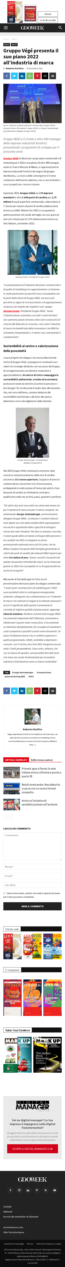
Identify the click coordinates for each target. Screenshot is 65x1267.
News (14, 39)
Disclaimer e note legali (14, 1243)
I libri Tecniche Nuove (13, 1232)
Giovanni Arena (44, 672)
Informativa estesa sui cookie (48, 1243)
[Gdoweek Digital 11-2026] (30, 18)
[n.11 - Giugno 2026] (32, 947)
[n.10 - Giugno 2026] (52, 947)
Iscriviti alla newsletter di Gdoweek (20, 1216)
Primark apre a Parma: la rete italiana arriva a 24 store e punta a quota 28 (41, 772)
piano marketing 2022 (15, 676)
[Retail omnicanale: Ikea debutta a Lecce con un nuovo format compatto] (11, 788)
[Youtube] (54, 1190)
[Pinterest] (37, 1190)
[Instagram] (19, 1190)
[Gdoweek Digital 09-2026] (52, 996)
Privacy (30, 1243)
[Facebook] (10, 1190)
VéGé (31, 676)
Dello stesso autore (42, 759)
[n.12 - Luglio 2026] (15, 13)
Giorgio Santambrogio (22, 672)
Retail (14, 44)
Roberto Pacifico (15, 68)
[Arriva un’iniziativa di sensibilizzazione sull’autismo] (11, 804)
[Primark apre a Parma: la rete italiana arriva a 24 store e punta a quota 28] (11, 772)
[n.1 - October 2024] (47, 1055)
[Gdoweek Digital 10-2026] (32, 996)
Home (6, 39)
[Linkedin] (28, 1190)
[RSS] (45, 1190)
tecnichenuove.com (13, 1227)
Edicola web (12, 929)
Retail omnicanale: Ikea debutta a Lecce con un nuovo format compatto (41, 788)
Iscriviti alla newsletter (48, 20)
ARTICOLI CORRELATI (16, 759)
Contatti (7, 1206)
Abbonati (47, 14)
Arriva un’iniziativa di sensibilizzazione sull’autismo (40, 802)
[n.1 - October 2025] (17, 1055)
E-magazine (12, 970)
